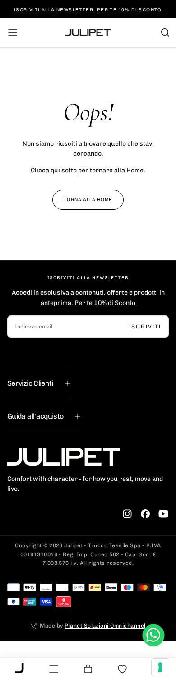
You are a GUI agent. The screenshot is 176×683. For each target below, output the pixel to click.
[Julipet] (63, 457)
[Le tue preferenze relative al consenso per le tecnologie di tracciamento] (160, 667)
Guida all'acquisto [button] (35, 416)
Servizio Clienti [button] (30, 383)
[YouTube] (163, 513)
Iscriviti (145, 326)
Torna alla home (88, 199)
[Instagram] (127, 513)
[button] (12, 32)
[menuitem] (19, 669)
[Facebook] (145, 513)
